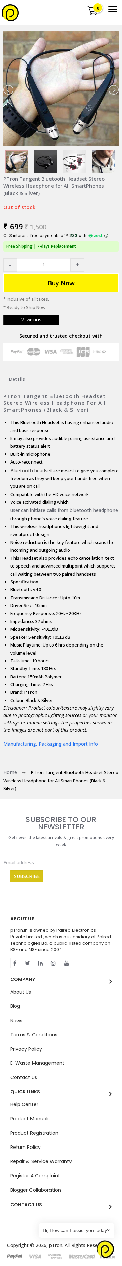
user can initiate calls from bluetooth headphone (64, 510)
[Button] (112, 9)
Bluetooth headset (31, 470)
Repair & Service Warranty (41, 1161)
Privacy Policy (26, 1049)
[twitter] (28, 963)
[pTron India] (10, 12)
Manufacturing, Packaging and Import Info (50, 744)
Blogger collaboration (35, 1190)
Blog (15, 1006)
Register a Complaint (35, 1175)
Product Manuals (30, 1118)
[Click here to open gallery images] (113, 40)
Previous (8, 89)
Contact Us (23, 1077)
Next (113, 89)
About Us (20, 991)
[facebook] (15, 963)
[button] (10, 265)
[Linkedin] (41, 963)
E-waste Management (37, 1063)
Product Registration (34, 1133)
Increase (77, 265)
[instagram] (54, 963)
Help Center (24, 1104)
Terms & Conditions (33, 1034)
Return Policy (25, 1147)
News (16, 1020)
